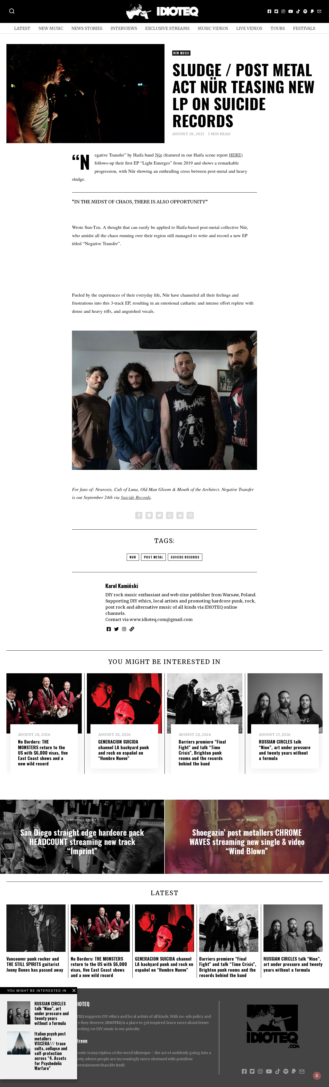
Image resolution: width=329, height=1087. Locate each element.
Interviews (124, 28)
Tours (277, 28)
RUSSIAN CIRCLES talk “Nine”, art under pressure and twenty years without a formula (51, 1013)
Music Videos (213, 28)
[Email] (319, 11)
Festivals (304, 28)
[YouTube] (290, 11)
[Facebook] (269, 11)
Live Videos (249, 28)
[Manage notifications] (317, 1076)
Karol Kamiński (121, 586)
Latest (22, 28)
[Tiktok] (298, 11)
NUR (133, 557)
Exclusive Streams (167, 28)
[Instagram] (283, 11)
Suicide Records (136, 497)
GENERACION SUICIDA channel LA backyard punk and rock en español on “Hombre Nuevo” (123, 749)
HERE (235, 155)
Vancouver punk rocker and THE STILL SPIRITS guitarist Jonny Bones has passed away (34, 964)
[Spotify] (305, 11)
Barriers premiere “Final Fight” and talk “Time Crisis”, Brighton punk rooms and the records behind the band (202, 752)
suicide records (185, 557)
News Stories (86, 28)
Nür (158, 155)
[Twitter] (276, 11)
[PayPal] (312, 11)
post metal (153, 557)
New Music (51, 28)
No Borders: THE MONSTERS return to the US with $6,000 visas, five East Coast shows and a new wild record (43, 752)
